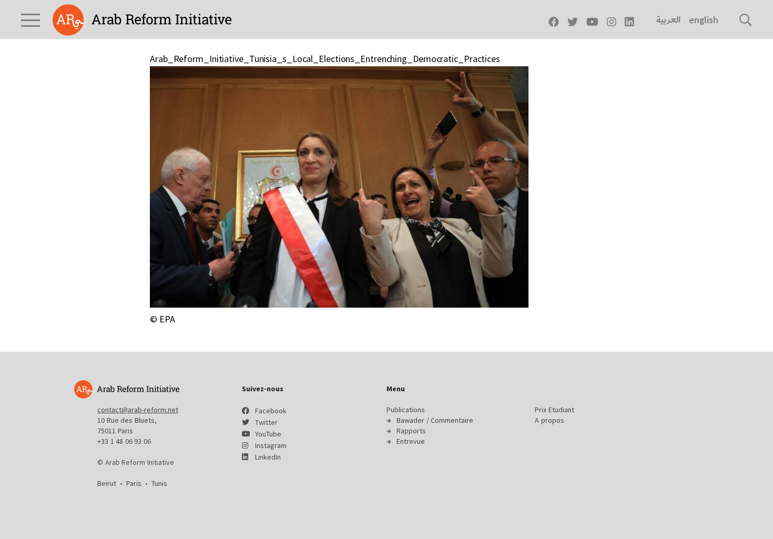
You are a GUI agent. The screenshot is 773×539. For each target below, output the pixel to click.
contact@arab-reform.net (137, 409)
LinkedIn (268, 457)
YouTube (268, 434)
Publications (406, 409)
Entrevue (410, 441)
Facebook (271, 410)
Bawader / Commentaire (434, 420)
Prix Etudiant (554, 409)
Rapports (411, 430)
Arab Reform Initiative (142, 20)
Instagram (271, 445)
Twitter (266, 422)
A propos (549, 420)
